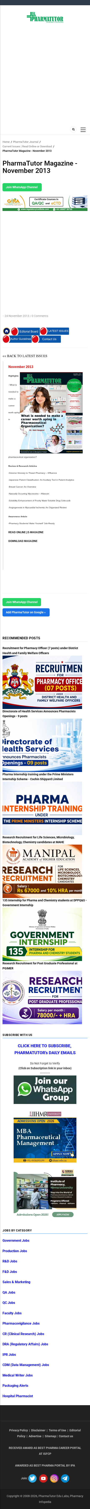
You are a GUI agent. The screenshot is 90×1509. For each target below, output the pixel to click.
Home (6, 141)
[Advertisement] (45, 74)
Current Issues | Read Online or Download (27, 146)
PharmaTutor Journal (25, 141)
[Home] (45, 17)
